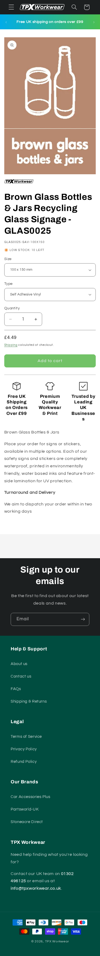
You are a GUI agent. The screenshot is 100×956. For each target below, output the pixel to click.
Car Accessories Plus (30, 797)
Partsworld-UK (25, 809)
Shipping (11, 344)
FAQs (16, 689)
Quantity (12, 308)
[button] (11, 7)
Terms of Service (26, 737)
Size (8, 259)
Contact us (21, 676)
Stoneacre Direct (27, 822)
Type (8, 284)
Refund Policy (24, 762)
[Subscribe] (83, 619)
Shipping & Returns (29, 701)
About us (19, 664)
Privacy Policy (24, 749)
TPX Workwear (57, 941)
